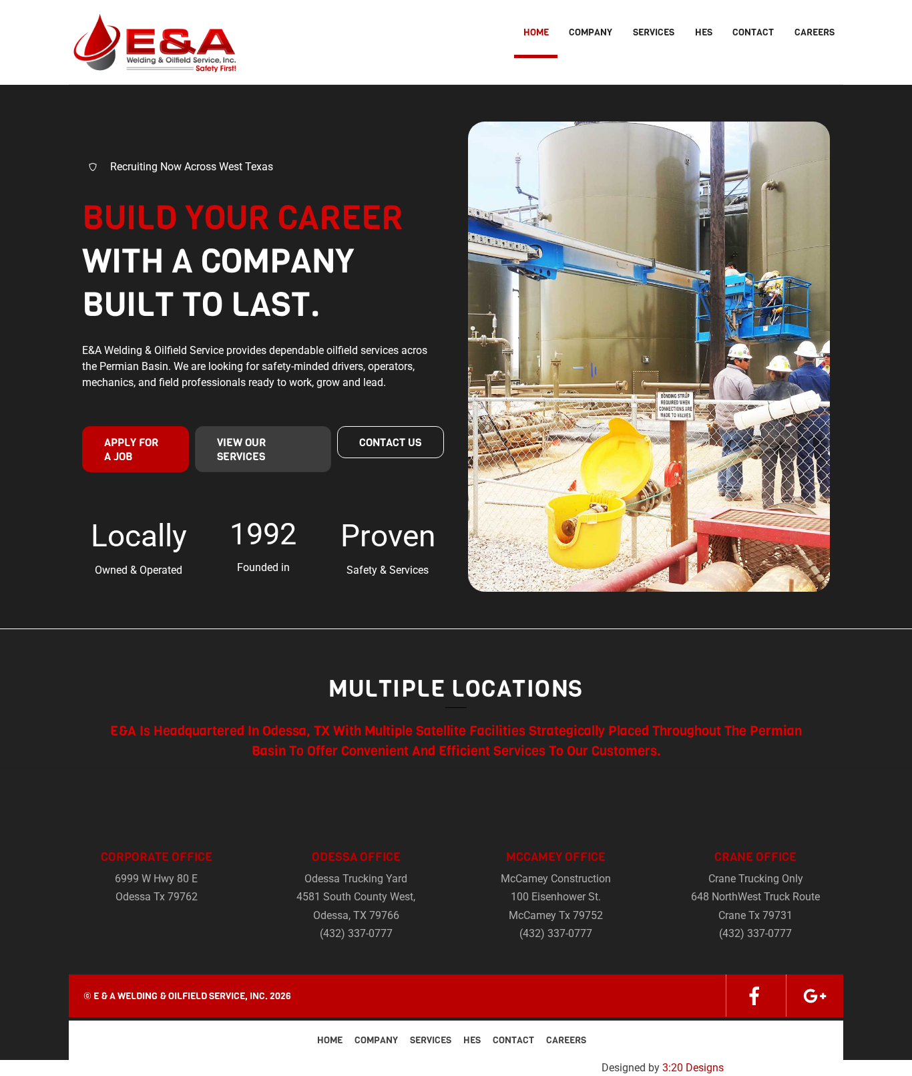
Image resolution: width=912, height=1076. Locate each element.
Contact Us (390, 442)
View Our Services (241, 449)
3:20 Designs (693, 1067)
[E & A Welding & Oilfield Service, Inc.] (152, 64)
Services (653, 32)
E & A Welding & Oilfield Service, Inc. (180, 996)
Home (536, 32)
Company (590, 32)
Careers (814, 32)
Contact (753, 32)
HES (703, 32)
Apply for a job (131, 449)
